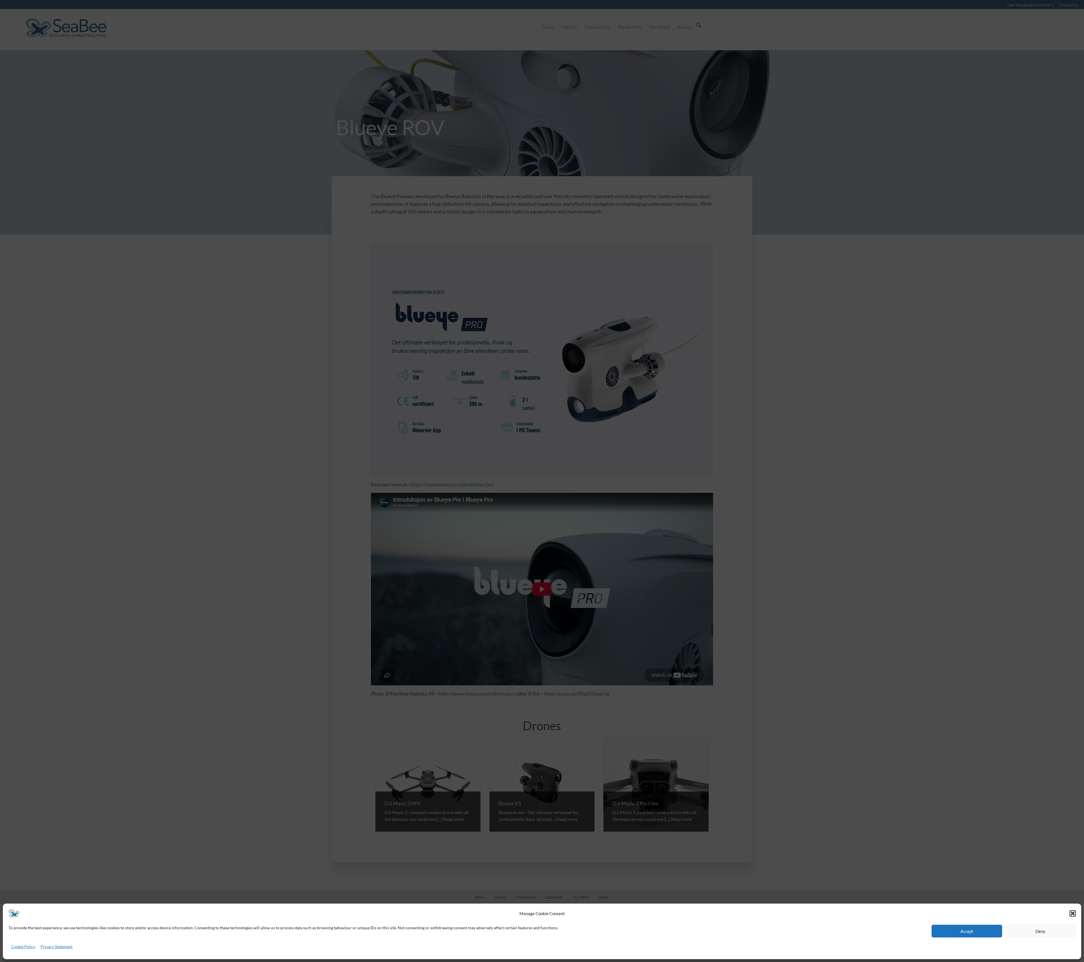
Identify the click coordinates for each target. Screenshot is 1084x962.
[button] (1073, 913)
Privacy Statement (57, 946)
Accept (966, 931)
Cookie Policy (23, 946)
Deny (1040, 931)
